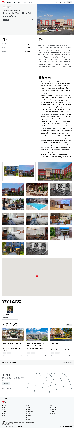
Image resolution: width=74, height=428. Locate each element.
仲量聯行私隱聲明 (9, 426)
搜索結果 (6, 398)
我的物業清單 (4, 411)
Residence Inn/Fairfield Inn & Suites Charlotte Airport (18, 398)
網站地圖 (3, 415)
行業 (26, 417)
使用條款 (16, 426)
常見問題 (3, 407)
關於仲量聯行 (52, 407)
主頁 (2, 398)
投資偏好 (3, 413)
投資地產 (27, 409)
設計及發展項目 (28, 413)
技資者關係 (52, 413)
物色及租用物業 (28, 407)
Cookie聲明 (20, 426)
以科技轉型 (28, 415)
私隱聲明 (3, 426)
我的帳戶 (3, 409)
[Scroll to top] (71, 399)
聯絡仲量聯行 (52, 409)
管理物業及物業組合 (29, 411)
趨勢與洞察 (28, 419)
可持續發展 (52, 411)
